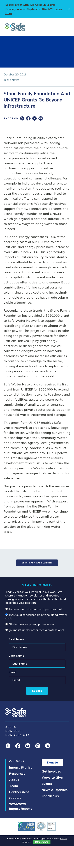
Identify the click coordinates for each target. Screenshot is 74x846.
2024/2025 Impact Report (20, 806)
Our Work (17, 761)
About (14, 780)
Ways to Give (52, 777)
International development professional (35, 609)
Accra (10, 727)
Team (13, 786)
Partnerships (19, 792)
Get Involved (51, 771)
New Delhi (14, 731)
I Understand (41, 842)
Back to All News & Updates (37, 562)
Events (47, 784)
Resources (17, 773)
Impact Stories (20, 767)
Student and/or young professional (31, 624)
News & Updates (55, 790)
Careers (15, 798)
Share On (11, 118)
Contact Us (50, 796)
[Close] (68, 9)
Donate (52, 762)
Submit (37, 690)
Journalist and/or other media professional (36, 630)
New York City (17, 735)
